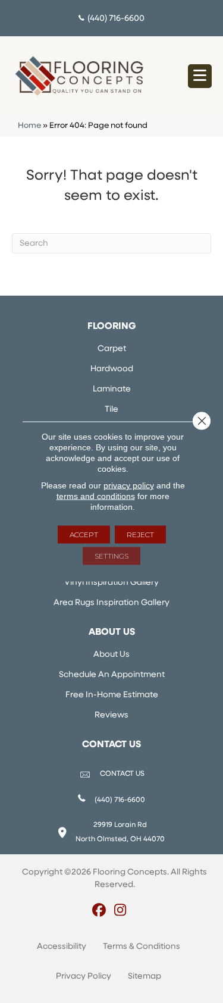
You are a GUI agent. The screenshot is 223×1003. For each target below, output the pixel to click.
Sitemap (144, 976)
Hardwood (111, 369)
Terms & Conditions (141, 946)
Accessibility (61, 946)
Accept (84, 534)
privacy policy (128, 485)
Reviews (111, 715)
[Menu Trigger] (200, 76)
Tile (111, 409)
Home (29, 126)
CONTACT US (122, 774)
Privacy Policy (83, 976)
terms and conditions (95, 496)
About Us (111, 654)
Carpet (112, 348)
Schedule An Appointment (112, 674)
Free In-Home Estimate (111, 695)
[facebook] (99, 911)
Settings (111, 555)
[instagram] (120, 911)
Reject (140, 534)
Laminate (112, 389)
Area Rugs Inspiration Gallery (111, 602)
